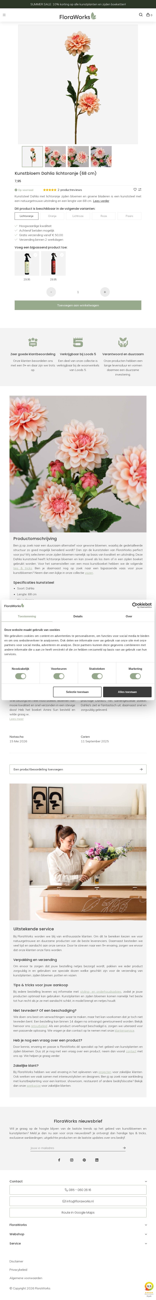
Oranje (52, 216)
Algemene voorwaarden (26, 1278)
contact (131, 1051)
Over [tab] (129, 616)
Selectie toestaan (77, 691)
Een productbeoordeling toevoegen (38, 769)
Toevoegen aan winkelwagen (78, 305)
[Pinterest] (84, 1160)
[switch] (58, 676)
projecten (105, 1072)
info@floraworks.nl (80, 1201)
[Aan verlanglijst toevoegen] (135, 190)
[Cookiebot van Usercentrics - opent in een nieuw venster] (135, 605)
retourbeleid (39, 1026)
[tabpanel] (32, 156)
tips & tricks (22, 568)
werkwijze (34, 1085)
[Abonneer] (122, 1148)
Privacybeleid (18, 1270)
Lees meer (17, 719)
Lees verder (101, 201)
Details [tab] (78, 616)
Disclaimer (16, 1261)
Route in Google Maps (78, 1212)
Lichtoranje (26, 216)
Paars (129, 216)
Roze (104, 216)
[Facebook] (59, 1160)
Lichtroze (78, 216)
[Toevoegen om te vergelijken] (139, 190)
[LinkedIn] (96, 1160)
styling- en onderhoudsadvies (100, 991)
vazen (89, 573)
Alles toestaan (127, 691)
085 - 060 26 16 (80, 1190)
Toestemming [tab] (27, 616)
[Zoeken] (141, 15)
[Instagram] (71, 1160)
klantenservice (124, 1030)
